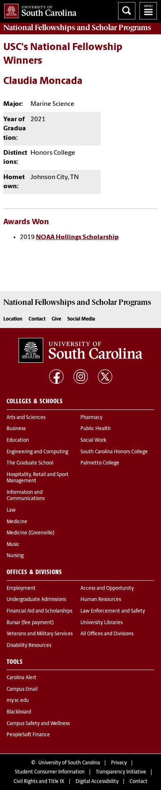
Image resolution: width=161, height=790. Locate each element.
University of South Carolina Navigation (148, 10)
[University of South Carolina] (80, 350)
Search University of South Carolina (126, 10)
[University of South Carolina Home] (38, 9)
